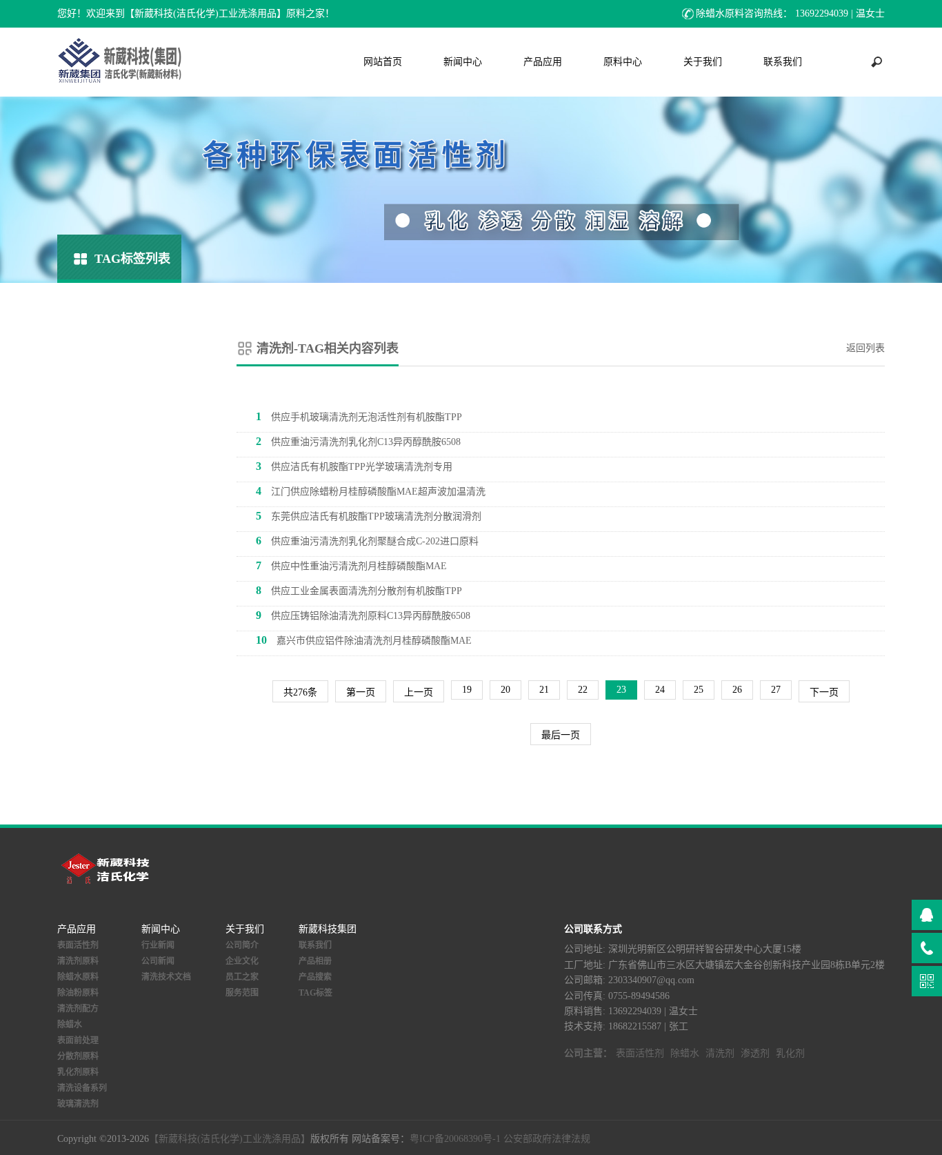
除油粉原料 (78, 993)
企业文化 (242, 961)
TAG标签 (315, 993)
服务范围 (242, 993)
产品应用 (542, 62)
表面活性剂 (78, 945)
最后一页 (560, 735)
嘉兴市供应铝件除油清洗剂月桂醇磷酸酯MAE (364, 640)
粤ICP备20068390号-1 (455, 1139)
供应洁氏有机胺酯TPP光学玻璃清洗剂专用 (354, 466)
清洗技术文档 (166, 977)
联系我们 (782, 62)
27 (776, 689)
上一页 (418, 692)
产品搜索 (315, 977)
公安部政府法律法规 (546, 1139)
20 (505, 689)
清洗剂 (719, 1053)
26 (737, 689)
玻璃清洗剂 (78, 1104)
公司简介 (242, 945)
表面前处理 (78, 1040)
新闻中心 (462, 62)
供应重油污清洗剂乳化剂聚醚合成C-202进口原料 (367, 540)
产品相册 (315, 961)
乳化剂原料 (78, 1072)
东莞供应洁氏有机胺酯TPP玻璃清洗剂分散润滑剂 (368, 516)
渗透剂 (755, 1053)
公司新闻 (157, 961)
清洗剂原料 (78, 961)
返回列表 (865, 348)
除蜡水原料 (78, 977)
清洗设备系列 (82, 1088)
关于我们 (702, 62)
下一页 (824, 692)
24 (660, 689)
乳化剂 (790, 1053)
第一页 (360, 692)
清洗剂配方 (78, 1009)
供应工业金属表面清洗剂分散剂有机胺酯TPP (359, 590)
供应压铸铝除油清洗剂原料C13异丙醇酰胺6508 (363, 615)
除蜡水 (69, 1024)
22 (583, 689)
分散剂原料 (78, 1056)
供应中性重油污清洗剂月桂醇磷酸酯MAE (351, 565)
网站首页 (382, 62)
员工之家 (242, 977)
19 (467, 689)
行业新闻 (157, 945)
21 (544, 689)
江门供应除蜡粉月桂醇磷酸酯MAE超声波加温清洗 (370, 491)
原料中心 (622, 62)
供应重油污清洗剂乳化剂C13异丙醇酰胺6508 (358, 441)
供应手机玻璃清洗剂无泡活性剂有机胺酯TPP (359, 416)
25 (698, 689)
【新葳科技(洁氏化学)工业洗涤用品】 (229, 1139)
